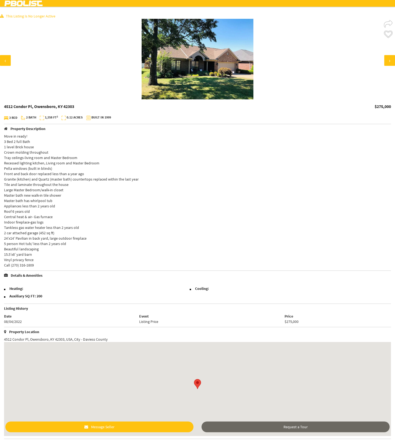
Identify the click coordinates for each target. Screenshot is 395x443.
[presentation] (5, 60)
